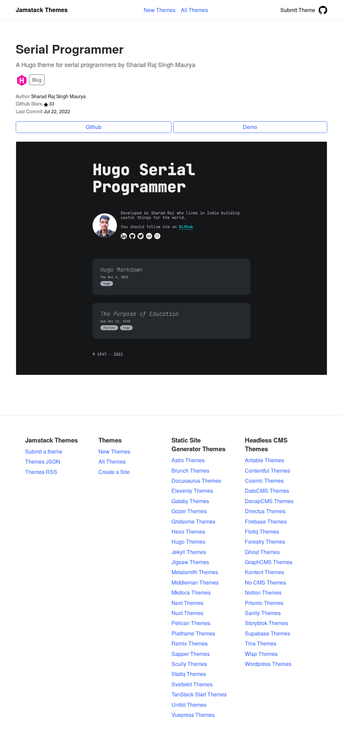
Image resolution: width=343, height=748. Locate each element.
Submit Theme (297, 10)
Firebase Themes (266, 521)
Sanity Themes (263, 613)
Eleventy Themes (192, 490)
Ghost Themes (262, 552)
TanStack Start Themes (199, 694)
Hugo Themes (188, 541)
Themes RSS (41, 472)
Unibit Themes (189, 704)
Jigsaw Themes (190, 562)
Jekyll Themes (189, 552)
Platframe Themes (193, 633)
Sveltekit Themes (192, 684)
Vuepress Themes (193, 715)
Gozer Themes (189, 511)
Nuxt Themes (187, 613)
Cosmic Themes (264, 480)
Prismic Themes (264, 603)
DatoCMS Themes (267, 490)
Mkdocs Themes (191, 592)
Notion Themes (263, 592)
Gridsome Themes (193, 521)
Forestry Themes (265, 541)
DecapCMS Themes (269, 501)
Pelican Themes (191, 623)
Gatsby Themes (190, 501)
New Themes (114, 451)
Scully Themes (189, 664)
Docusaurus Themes (196, 480)
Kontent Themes (264, 572)
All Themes (112, 461)
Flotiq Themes (262, 531)
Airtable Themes (264, 460)
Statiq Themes (189, 674)
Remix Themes (190, 643)
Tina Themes (260, 643)
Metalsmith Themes (195, 572)
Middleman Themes (195, 582)
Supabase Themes (267, 633)
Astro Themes (188, 460)
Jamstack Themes (42, 10)
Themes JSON (42, 461)
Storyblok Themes (266, 623)
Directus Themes (265, 511)
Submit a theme (43, 451)
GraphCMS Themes (268, 562)
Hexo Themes (188, 531)
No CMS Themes (265, 582)
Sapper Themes (191, 654)
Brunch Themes (190, 470)
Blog (37, 79)
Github (93, 127)
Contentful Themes (267, 470)
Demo (250, 127)
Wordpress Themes (268, 664)
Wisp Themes (261, 654)
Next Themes (187, 603)
